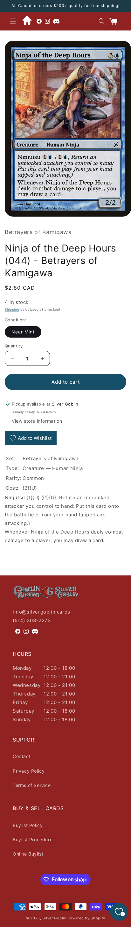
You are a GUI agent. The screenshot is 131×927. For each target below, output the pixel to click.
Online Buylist (28, 853)
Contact (22, 756)
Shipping (12, 309)
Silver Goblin (54, 918)
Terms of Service (32, 785)
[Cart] (116, 21)
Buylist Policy (28, 825)
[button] (13, 21)
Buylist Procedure (32, 839)
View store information (37, 421)
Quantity (14, 345)
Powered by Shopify (86, 918)
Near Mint (23, 331)
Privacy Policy (29, 771)
